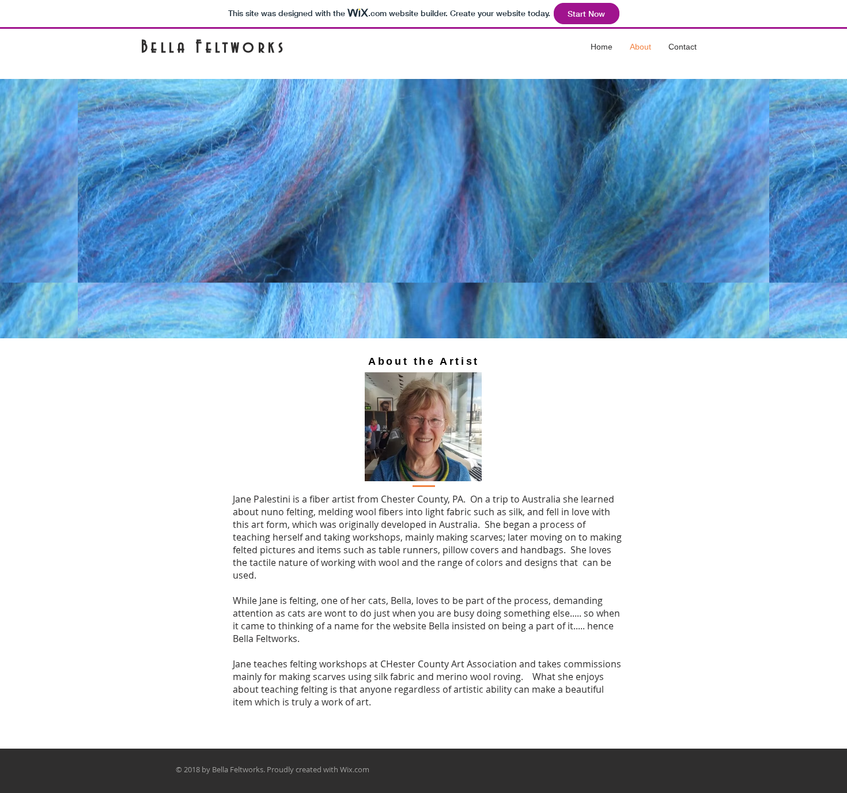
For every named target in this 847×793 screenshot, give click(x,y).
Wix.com (354, 769)
